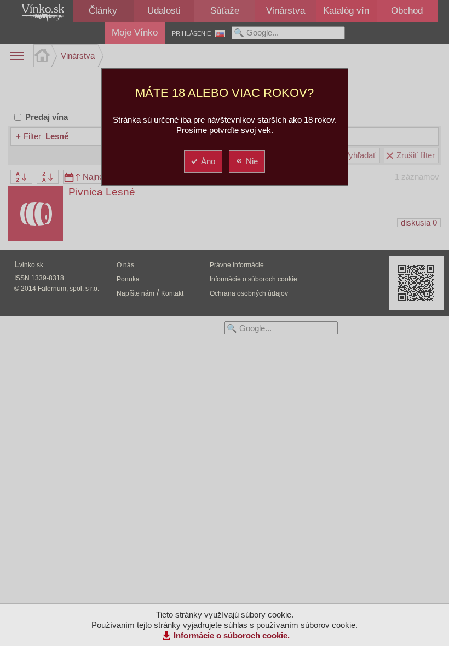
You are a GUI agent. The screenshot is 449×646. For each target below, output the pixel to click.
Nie (252, 161)
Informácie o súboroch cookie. (232, 635)
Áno (208, 161)
